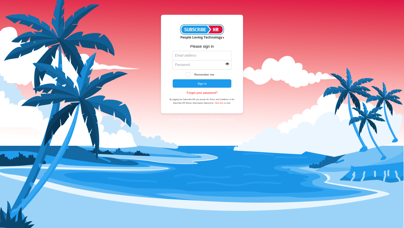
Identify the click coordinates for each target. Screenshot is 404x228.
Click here (219, 103)
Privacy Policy (224, 119)
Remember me (204, 74)
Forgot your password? (202, 92)
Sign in (202, 83)
